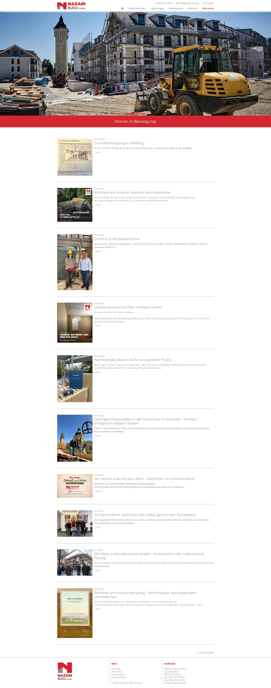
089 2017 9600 (165, 3)
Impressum (117, 674)
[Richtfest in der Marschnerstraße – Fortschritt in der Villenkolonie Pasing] (74, 562)
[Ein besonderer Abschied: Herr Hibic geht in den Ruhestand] (74, 523)
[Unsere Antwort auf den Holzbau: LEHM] (74, 323)
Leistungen (157, 8)
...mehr (97, 152)
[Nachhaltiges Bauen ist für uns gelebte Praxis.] (74, 378)
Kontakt (210, 3)
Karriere (193, 8)
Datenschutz (118, 677)
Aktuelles (208, 8)
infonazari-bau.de (189, 3)
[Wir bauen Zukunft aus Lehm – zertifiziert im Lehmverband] (74, 486)
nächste (209, 652)
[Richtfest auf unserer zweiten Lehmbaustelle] (74, 205)
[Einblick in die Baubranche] (74, 262)
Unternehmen (137, 8)
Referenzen (176, 8)
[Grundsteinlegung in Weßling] (74, 156)
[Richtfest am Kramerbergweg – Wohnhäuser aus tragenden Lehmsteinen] (74, 613)
